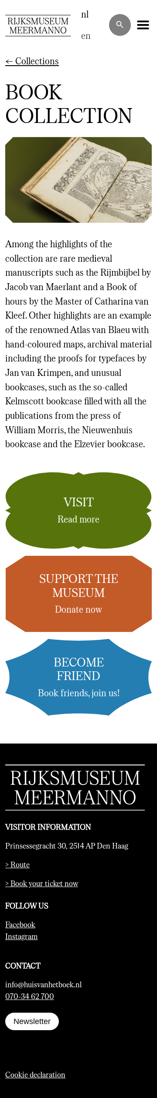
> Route (17, 864)
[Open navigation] (143, 25)
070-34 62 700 (29, 996)
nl (85, 13)
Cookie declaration (35, 1074)
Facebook (20, 924)
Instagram (21, 936)
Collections (32, 60)
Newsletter (32, 1021)
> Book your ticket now (41, 883)
